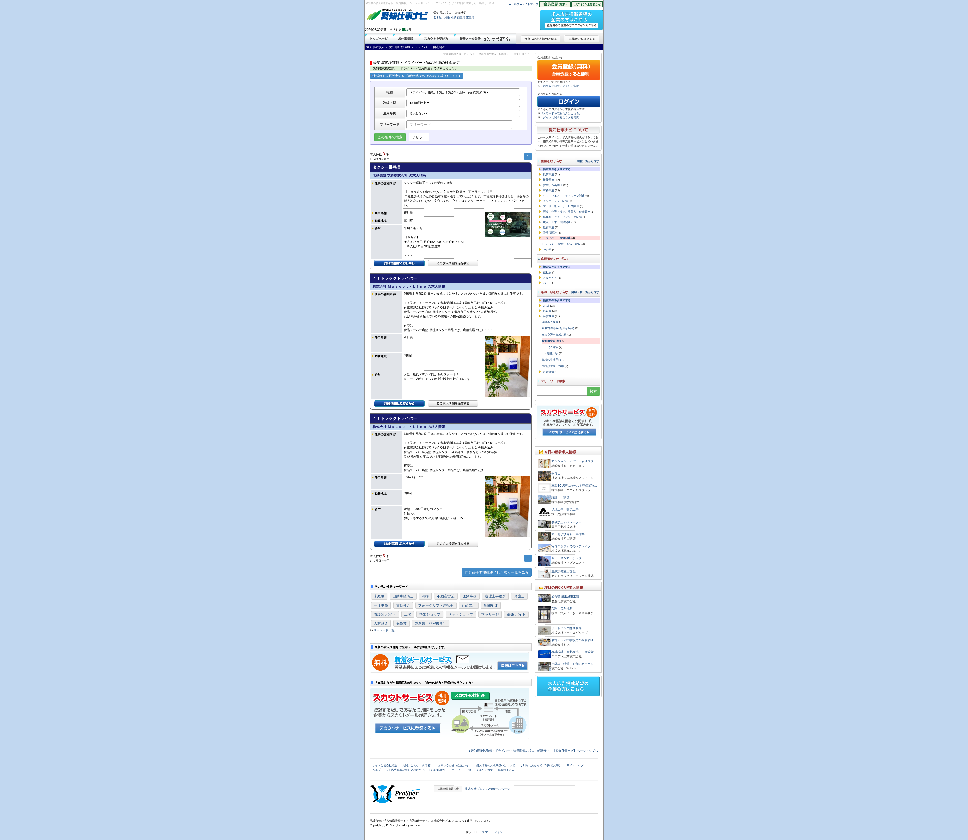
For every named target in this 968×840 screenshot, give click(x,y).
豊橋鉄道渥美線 (551, 359)
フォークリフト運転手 (435, 605)
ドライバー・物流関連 (557, 237)
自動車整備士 (403, 596)
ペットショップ (460, 614)
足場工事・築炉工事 (565, 509)
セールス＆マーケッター (568, 558)
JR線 (546, 305)
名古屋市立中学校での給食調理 (572, 640)
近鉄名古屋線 (550, 321)
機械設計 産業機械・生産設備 (572, 652)
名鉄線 (547, 310)
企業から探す (484, 769)
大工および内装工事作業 (568, 534)
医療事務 (470, 596)
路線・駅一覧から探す (585, 292)
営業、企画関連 (552, 185)
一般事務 (381, 605)
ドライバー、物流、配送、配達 (561, 243)
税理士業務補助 (561, 608)
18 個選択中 (418, 103)
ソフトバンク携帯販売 (566, 628)
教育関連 (548, 227)
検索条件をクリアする (557, 169)
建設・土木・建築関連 (557, 222)
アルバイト (550, 277)
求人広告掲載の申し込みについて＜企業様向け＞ (416, 769)
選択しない (418, 113)
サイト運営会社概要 (384, 765)
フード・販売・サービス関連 (561, 206)
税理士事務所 (495, 596)
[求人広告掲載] (571, 18)
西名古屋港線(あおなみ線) (558, 328)
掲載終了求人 (506, 769)
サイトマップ (575, 765)
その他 (547, 249)
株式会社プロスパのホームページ (487, 789)
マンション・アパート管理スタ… (574, 461)
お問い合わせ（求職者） (417, 765)
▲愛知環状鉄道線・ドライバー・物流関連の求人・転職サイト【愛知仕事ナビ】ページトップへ (533, 751)
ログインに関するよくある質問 (559, 117)
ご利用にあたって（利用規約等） (541, 765)
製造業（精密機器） (430, 623)
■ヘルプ (514, 4)
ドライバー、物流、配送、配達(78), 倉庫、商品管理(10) (448, 92)
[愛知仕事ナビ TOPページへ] (397, 15)
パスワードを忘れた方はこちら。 (561, 113)
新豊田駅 (552, 353)
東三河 (470, 17)
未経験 (379, 596)
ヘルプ (376, 769)
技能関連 (548, 179)
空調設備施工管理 (563, 571)
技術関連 (548, 174)
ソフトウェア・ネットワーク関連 (564, 195)
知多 (453, 17)
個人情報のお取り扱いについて (495, 765)
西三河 (461, 17)
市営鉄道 (548, 371)
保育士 (555, 473)
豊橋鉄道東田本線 (553, 366)
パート (547, 282)
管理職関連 (550, 232)
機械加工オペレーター (566, 522)
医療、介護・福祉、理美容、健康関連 (566, 211)
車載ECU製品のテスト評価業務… (574, 485)
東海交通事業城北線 (554, 334)
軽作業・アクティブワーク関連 (562, 216)
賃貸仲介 (403, 605)
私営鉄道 (548, 316)
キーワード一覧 (384, 630)
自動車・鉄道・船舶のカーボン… (574, 664)
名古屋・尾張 (441, 17)
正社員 (547, 272)
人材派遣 (381, 623)
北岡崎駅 (552, 347)
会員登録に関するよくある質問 (559, 85)
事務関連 (548, 190)
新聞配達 (491, 605)
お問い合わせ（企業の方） (454, 765)
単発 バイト (516, 614)
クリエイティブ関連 (555, 200)
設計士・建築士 (562, 497)
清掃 (425, 596)
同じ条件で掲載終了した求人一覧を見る (496, 572)
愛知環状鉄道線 (551, 340)
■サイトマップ (529, 4)
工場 (407, 614)
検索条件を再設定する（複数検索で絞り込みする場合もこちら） (418, 76)
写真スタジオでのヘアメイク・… (574, 546)
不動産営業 (446, 596)
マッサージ (490, 614)
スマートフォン (492, 832)
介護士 (519, 596)
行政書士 (469, 605)
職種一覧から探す (588, 161)
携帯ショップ (429, 614)
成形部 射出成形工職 (565, 596)
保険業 (401, 623)
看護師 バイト (385, 614)
